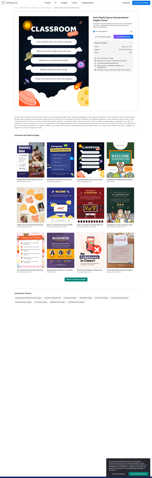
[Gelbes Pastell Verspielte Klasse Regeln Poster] (30, 205)
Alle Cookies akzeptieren (138, 474)
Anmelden (126, 3)
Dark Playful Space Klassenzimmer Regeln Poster (90, 179)
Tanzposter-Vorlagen (41, 302)
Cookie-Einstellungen (118, 474)
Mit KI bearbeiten (124, 37)
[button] (103, 37)
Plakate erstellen (24, 7)
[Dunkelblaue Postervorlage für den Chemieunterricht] (30, 159)
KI (55, 3)
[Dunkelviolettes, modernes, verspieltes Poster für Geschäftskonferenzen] (60, 250)
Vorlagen (64, 3)
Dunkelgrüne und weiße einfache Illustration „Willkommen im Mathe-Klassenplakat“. (120, 179)
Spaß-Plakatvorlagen (86, 298)
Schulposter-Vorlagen (70, 298)
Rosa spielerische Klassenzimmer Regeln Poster (30, 270)
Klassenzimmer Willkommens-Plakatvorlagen (28, 298)
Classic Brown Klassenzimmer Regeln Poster (120, 270)
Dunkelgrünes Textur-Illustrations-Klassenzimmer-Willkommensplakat (120, 225)
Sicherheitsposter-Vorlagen (76, 302)
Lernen (74, 3)
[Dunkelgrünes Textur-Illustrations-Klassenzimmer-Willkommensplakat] (120, 205)
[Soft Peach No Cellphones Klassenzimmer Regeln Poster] (90, 250)
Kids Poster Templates (101, 298)
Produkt (48, 3)
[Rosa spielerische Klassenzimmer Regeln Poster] (30, 250)
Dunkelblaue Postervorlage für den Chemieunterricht (30, 179)
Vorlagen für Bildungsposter (52, 298)
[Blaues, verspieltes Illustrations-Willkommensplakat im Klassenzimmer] (60, 205)
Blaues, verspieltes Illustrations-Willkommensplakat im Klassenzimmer (60, 225)
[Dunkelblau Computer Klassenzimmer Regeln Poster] (60, 159)
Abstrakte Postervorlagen (57, 302)
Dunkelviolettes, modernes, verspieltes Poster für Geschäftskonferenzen (60, 270)
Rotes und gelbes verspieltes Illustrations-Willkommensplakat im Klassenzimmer (90, 225)
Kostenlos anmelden (141, 3)
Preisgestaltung (87, 3)
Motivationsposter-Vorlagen (23, 302)
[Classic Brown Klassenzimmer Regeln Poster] (120, 250)
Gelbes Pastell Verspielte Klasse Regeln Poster (30, 225)
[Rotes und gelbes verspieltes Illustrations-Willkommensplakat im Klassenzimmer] (90, 205)
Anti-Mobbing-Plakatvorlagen (119, 298)
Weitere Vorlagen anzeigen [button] (76, 279)
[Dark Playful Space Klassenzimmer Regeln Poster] (90, 159)
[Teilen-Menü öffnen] (131, 31)
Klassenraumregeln (46, 7)
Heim (16, 7)
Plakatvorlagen (35, 7)
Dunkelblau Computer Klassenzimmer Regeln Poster (60, 179)
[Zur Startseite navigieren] (10, 2)
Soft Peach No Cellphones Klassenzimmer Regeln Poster (90, 270)
